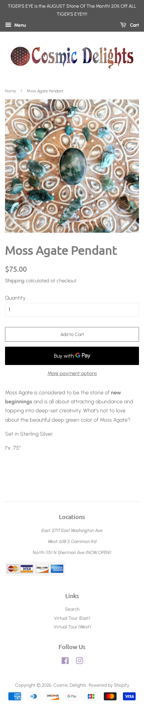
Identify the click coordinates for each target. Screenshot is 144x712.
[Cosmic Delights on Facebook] (65, 662)
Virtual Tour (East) (72, 618)
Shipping (14, 281)
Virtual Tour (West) (72, 626)
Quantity (15, 298)
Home (10, 91)
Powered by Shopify (109, 685)
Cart (134, 25)
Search (72, 609)
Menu (19, 25)
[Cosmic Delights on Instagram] (79, 662)
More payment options (72, 373)
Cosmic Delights (70, 685)
